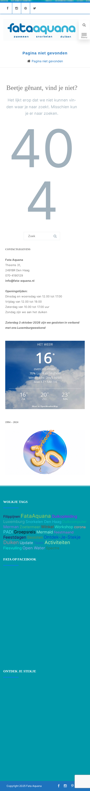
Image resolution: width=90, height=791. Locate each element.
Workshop (64, 527)
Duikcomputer (74, 521)
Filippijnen (11, 516)
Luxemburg (14, 521)
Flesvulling (12, 548)
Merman (11, 526)
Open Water (33, 547)
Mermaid (44, 532)
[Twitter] (34, 8)
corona (80, 527)
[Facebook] (7, 8)
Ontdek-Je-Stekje (62, 537)
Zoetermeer (30, 527)
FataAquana (36, 516)
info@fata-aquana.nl (20, 280)
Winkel (47, 526)
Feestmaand (64, 532)
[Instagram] (16, 8)
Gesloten (35, 537)
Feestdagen (14, 537)
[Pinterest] (25, 8)
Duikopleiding (64, 516)
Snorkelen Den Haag (43, 521)
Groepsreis (25, 532)
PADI (8, 532)
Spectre (52, 548)
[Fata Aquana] (41, 30)
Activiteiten (57, 542)
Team (39, 543)
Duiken (11, 542)
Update (26, 542)
